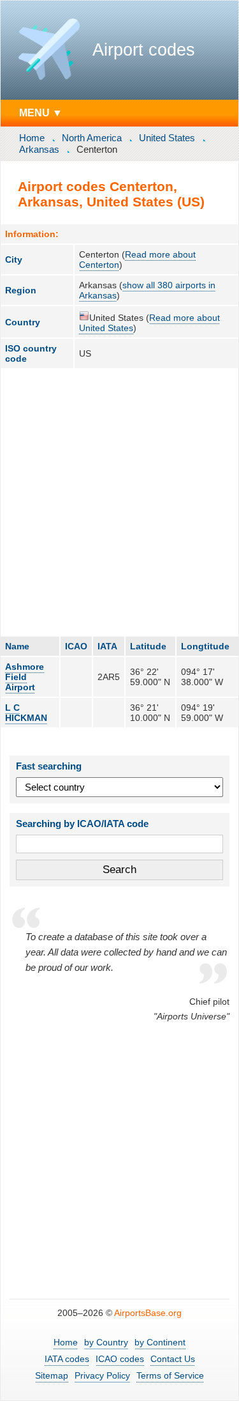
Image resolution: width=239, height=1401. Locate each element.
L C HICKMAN (26, 712)
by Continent (159, 1342)
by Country (106, 1342)
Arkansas (39, 149)
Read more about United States (149, 323)
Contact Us (172, 1359)
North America (92, 137)
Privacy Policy (102, 1375)
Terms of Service (170, 1375)
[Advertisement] (119, 502)
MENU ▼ (40, 112)
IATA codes (67, 1359)
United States (167, 137)
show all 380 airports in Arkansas (147, 290)
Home (32, 137)
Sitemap (51, 1375)
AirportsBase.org (148, 1313)
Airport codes (143, 49)
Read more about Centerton (137, 259)
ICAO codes (120, 1359)
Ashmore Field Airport (24, 677)
